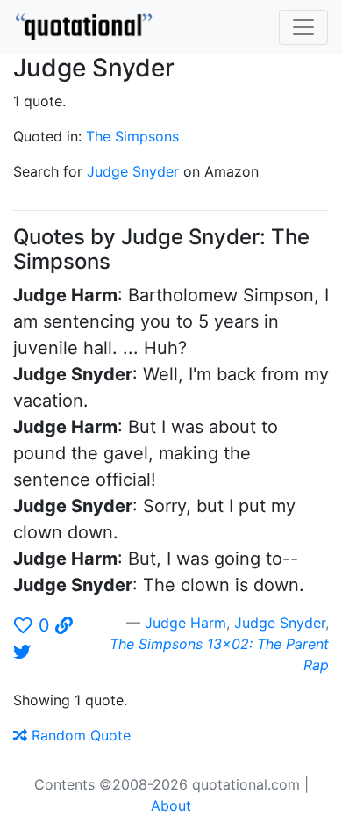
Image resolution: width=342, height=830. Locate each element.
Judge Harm (185, 623)
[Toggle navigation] (303, 27)
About (171, 805)
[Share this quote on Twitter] (22, 651)
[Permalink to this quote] (64, 625)
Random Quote (79, 735)
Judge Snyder (133, 171)
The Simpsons (132, 136)
